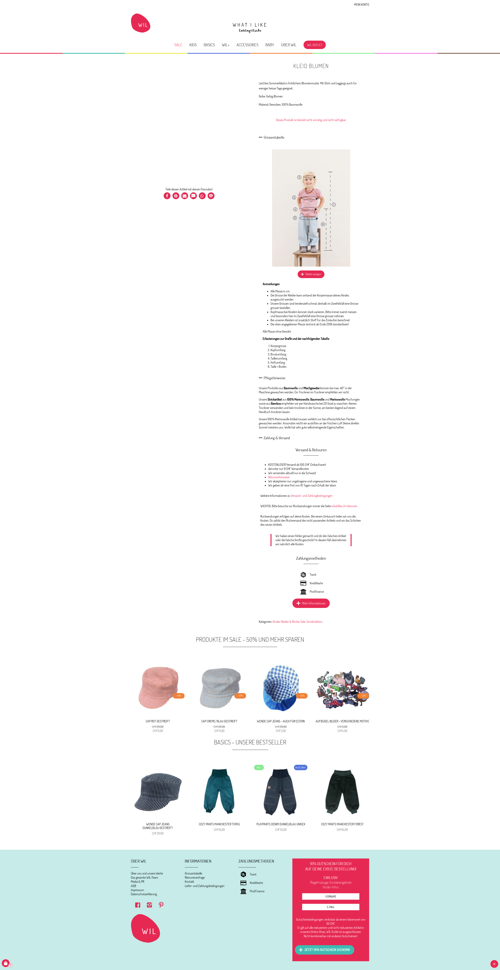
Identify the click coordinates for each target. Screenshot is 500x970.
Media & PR (137, 881)
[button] (167, 195)
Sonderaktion (314, 622)
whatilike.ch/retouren (344, 506)
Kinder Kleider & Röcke (286, 622)
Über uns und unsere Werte (147, 873)
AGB (133, 886)
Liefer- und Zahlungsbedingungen (204, 886)
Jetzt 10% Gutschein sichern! (327, 950)
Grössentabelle (193, 873)
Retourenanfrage (195, 877)
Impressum (137, 890)
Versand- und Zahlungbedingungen (311, 496)
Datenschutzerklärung (144, 894)
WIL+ (225, 44)
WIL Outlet (314, 45)
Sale (178, 44)
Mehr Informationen (314, 603)
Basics (209, 44)
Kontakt (189, 881)
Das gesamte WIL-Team (144, 877)
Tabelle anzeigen (313, 274)
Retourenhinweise (278, 477)
